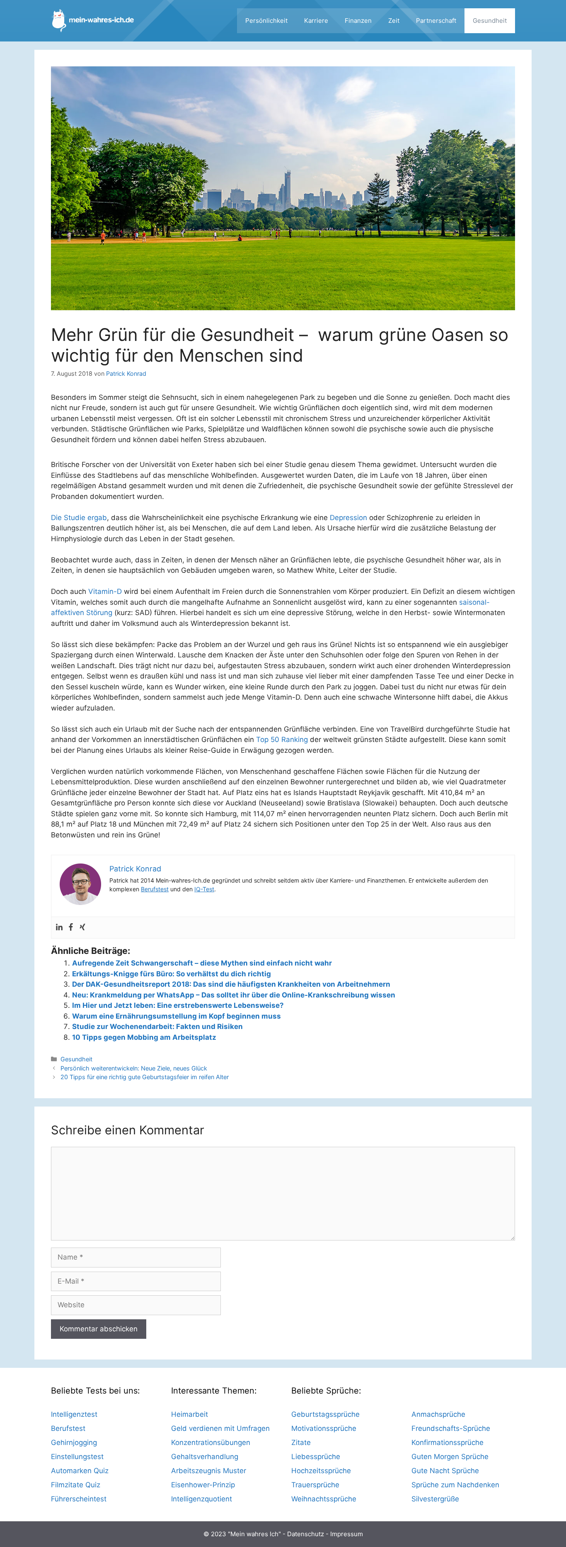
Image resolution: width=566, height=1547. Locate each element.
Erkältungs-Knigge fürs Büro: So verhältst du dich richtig (171, 974)
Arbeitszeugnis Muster (208, 1471)
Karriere (316, 20)
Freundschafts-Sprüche (450, 1428)
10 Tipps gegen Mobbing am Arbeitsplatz (144, 1037)
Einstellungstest (77, 1456)
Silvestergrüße (435, 1499)
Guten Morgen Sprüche (450, 1456)
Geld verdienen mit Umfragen (220, 1428)
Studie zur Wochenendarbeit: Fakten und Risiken (157, 1026)
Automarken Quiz (80, 1471)
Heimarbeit (189, 1414)
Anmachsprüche (438, 1414)
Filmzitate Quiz (75, 1485)
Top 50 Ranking (282, 739)
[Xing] (82, 927)
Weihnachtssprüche (323, 1499)
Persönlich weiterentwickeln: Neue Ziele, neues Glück (133, 1068)
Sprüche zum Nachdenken (455, 1485)
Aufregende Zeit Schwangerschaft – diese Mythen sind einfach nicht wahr (202, 963)
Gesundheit (490, 20)
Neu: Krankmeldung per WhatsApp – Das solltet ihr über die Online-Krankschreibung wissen (233, 995)
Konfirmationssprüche (447, 1442)
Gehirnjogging (74, 1442)
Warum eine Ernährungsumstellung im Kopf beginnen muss (176, 1016)
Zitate (301, 1442)
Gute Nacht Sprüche (445, 1471)
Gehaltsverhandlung (204, 1456)
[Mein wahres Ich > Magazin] (92, 20)
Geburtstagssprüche (325, 1414)
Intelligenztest (74, 1414)
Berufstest (155, 889)
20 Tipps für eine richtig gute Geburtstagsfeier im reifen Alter (144, 1076)
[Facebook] (71, 927)
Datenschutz (305, 1534)
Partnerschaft (436, 20)
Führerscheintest (78, 1499)
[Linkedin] (59, 927)
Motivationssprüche (323, 1428)
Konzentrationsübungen (210, 1442)
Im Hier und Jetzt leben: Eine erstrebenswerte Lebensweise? (178, 1005)
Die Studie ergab (79, 517)
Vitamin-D (105, 591)
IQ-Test (204, 889)
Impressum (346, 1534)
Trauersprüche (315, 1485)
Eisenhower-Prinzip (203, 1485)
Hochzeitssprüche (321, 1471)
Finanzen (358, 20)
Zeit (393, 20)
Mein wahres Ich (254, 1534)
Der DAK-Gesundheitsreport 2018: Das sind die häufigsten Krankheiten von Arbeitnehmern (231, 984)
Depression (348, 517)
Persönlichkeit (266, 20)
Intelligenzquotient (201, 1499)
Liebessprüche (315, 1456)
